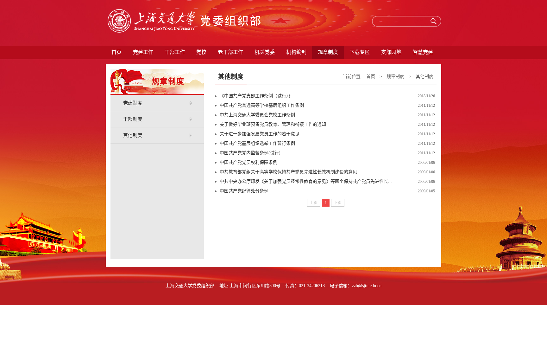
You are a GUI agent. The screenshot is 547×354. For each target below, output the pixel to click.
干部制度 (132, 119)
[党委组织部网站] (185, 23)
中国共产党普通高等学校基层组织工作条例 (262, 105)
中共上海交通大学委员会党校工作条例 (257, 115)
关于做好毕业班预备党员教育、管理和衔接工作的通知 (273, 124)
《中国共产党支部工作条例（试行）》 (256, 95)
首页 (116, 52)
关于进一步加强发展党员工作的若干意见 (259, 134)
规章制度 (395, 76)
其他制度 (132, 135)
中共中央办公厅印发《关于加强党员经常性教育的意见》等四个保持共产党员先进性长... (306, 181)
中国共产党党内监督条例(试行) (250, 153)
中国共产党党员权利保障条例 (248, 162)
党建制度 (132, 103)
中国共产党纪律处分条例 (244, 191)
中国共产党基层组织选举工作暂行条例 (257, 143)
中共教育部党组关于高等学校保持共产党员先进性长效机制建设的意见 (288, 172)
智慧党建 (423, 52)
